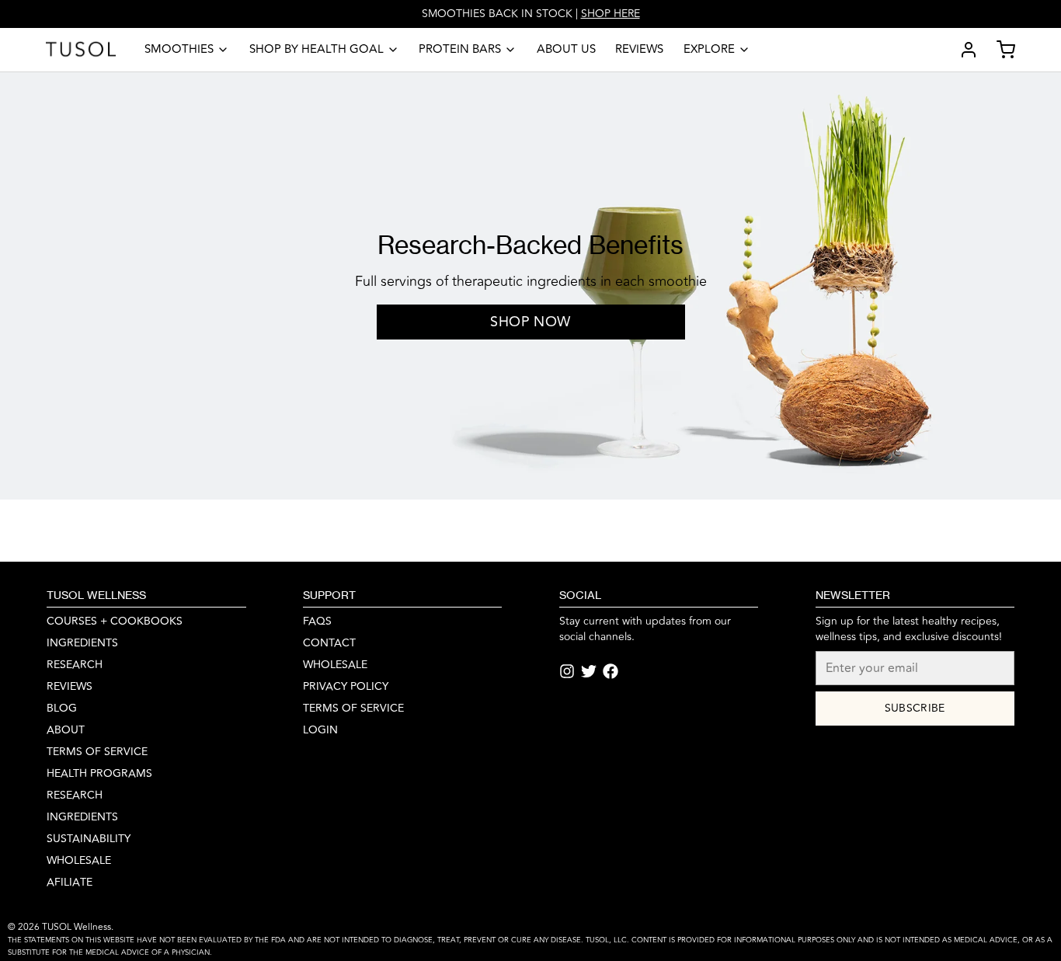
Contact (329, 643)
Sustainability (88, 839)
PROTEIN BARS (460, 49)
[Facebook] (610, 671)
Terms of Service (97, 752)
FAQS (317, 621)
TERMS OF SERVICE (353, 708)
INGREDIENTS (82, 643)
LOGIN (320, 730)
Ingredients (82, 817)
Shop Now (530, 322)
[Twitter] (589, 671)
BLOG (62, 708)
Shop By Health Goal (316, 49)
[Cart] (999, 49)
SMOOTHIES (179, 49)
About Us (566, 49)
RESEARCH (75, 665)
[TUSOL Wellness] (81, 49)
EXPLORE (709, 49)
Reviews (639, 49)
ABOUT (66, 730)
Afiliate (69, 882)
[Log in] (962, 49)
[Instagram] (567, 671)
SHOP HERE (610, 13)
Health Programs (99, 774)
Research (75, 795)
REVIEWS (69, 687)
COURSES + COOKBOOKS (115, 621)
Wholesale (79, 861)
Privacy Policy (345, 687)
